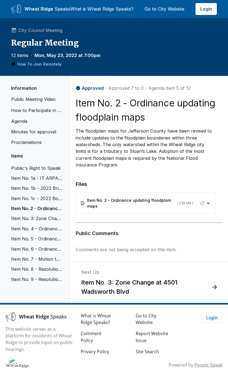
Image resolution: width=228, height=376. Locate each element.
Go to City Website (164, 9)
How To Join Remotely (39, 64)
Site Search (147, 351)
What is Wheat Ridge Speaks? (101, 9)
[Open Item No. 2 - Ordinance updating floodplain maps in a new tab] (202, 203)
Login (206, 9)
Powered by (195, 365)
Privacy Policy (95, 351)
